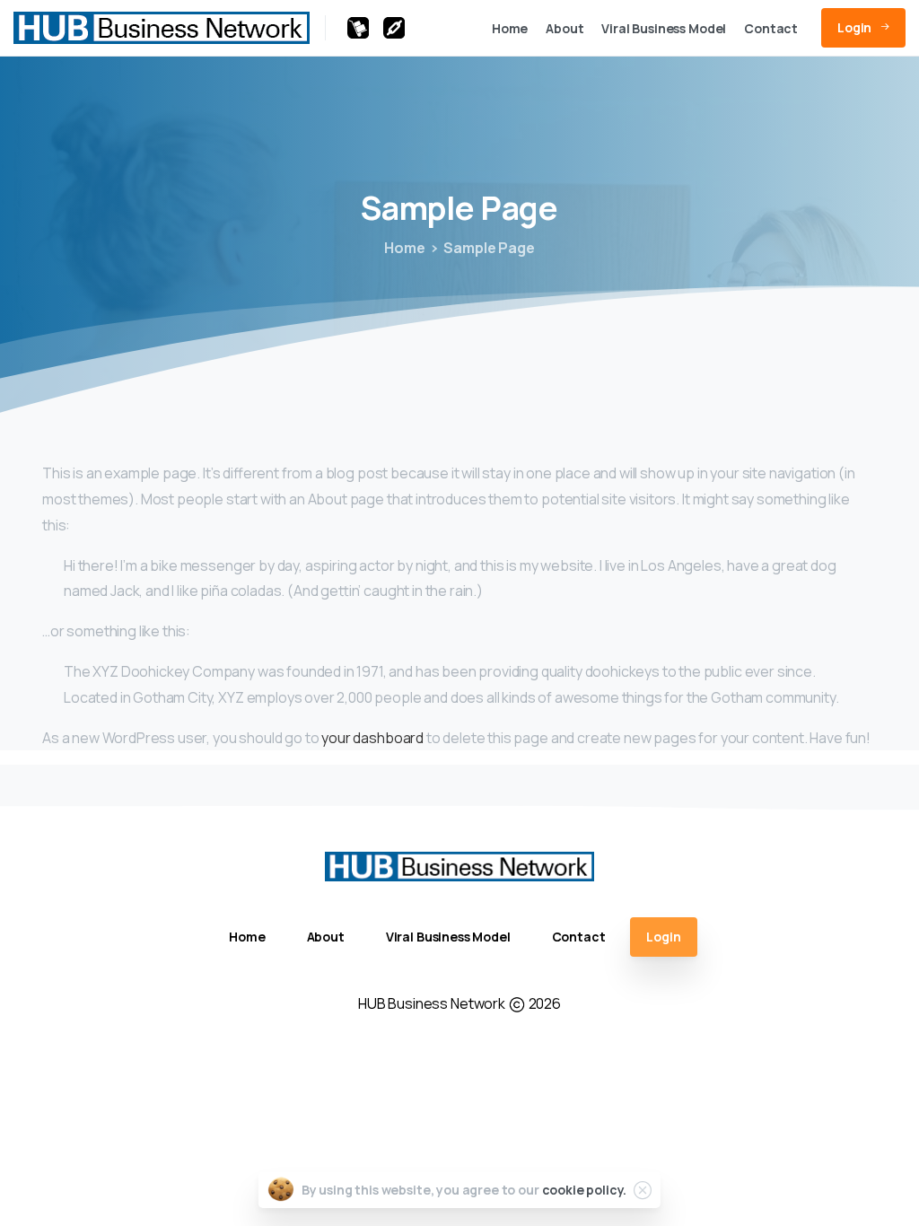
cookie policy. (584, 1189)
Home (404, 248)
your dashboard (372, 738)
